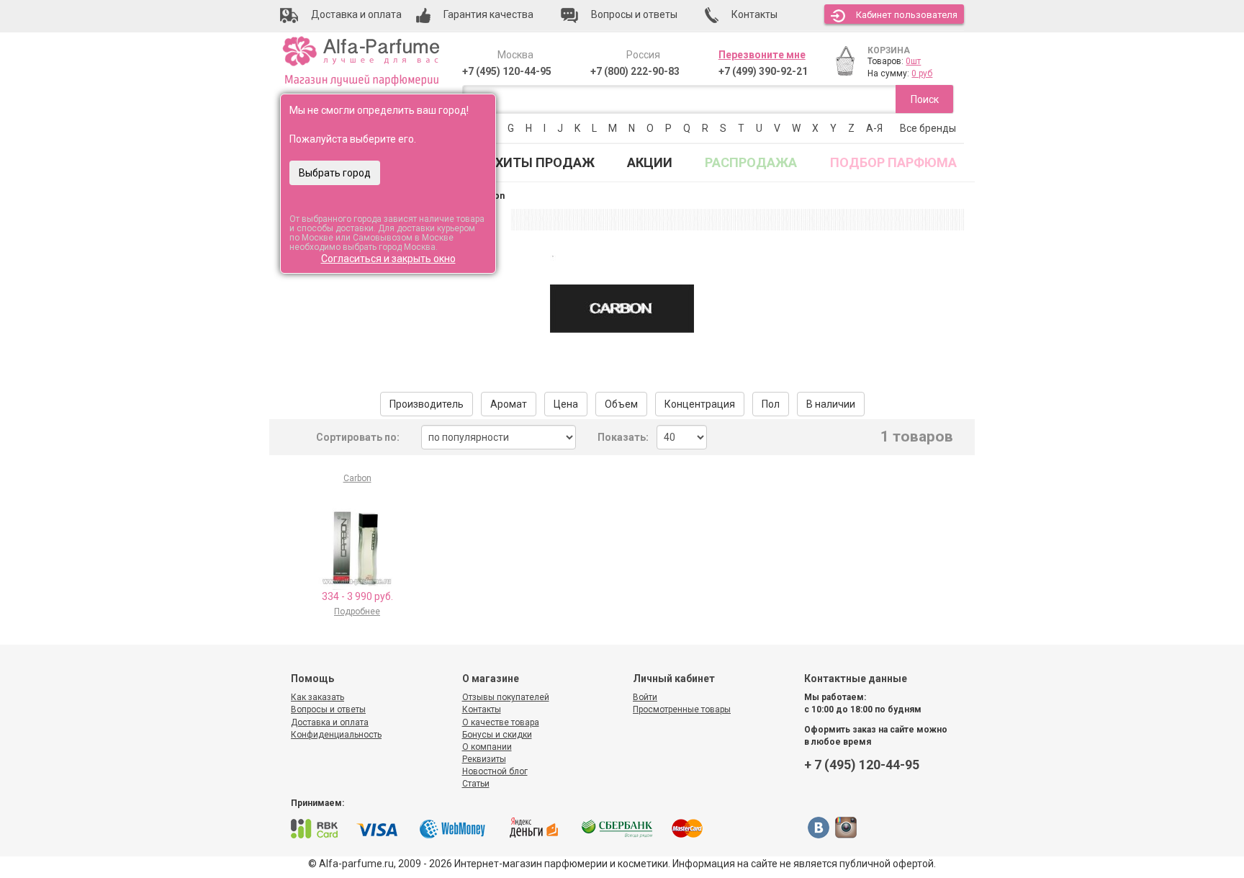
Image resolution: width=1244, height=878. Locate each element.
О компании (487, 747)
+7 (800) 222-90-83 (635, 71)
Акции (649, 162)
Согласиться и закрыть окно (388, 258)
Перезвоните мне (762, 55)
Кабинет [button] (906, 14)
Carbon (357, 478)
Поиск (925, 99)
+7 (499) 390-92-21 (763, 71)
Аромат (508, 404)
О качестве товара (500, 722)
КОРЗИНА (888, 50)
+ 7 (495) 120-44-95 (861, 764)
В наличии (830, 404)
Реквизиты (484, 759)
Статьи (476, 784)
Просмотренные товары (682, 709)
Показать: (623, 437)
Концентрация (699, 404)
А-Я (874, 128)
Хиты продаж (545, 162)
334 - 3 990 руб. (357, 596)
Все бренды (928, 128)
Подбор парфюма (893, 162)
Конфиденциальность (336, 735)
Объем (621, 404)
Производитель (426, 404)
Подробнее (357, 611)
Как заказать (317, 697)
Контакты (481, 709)
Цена (566, 404)
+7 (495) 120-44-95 (506, 71)
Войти (645, 697)
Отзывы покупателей (505, 697)
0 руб (921, 73)
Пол (771, 404)
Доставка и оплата (330, 722)
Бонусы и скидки (497, 735)
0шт (913, 61)
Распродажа (751, 162)
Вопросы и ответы (328, 709)
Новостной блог (495, 771)
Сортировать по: (358, 437)
